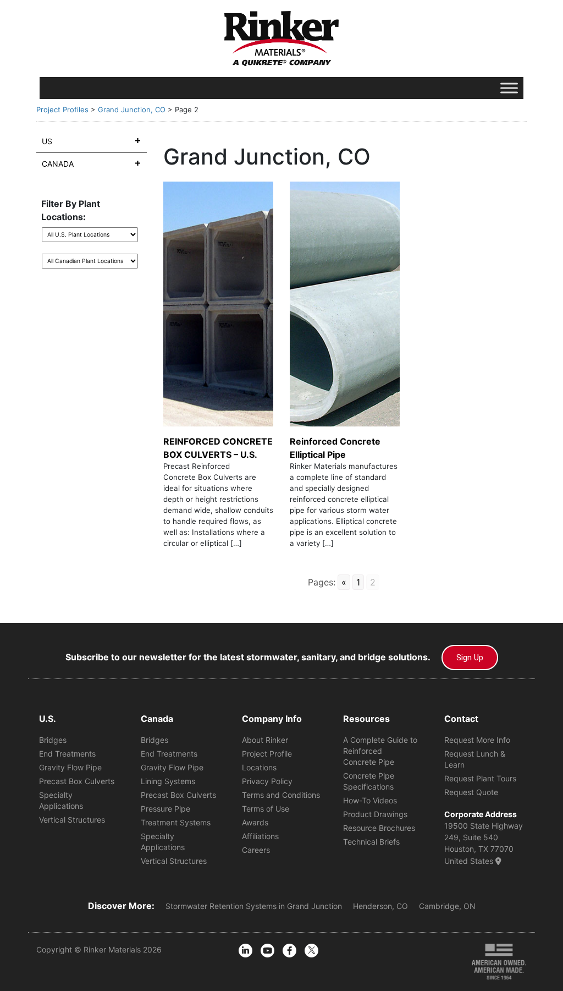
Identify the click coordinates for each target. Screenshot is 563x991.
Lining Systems (168, 781)
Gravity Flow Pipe (70, 767)
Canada (58, 163)
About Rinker (265, 739)
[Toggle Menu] (509, 88)
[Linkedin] (245, 950)
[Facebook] (289, 950)
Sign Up (469, 658)
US (47, 141)
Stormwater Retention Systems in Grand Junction (253, 906)
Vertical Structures (72, 819)
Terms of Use (265, 808)
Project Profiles (62, 109)
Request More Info (477, 739)
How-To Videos (370, 800)
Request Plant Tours (480, 778)
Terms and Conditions (281, 795)
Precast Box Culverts (76, 781)
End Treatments (67, 753)
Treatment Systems (176, 822)
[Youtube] (267, 950)
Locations (259, 767)
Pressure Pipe (165, 808)
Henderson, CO (380, 906)
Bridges (53, 739)
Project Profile (267, 753)
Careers (256, 850)
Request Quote (471, 792)
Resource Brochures (379, 828)
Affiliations (260, 836)
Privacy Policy (267, 781)
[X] (311, 950)
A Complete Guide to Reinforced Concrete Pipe (380, 750)
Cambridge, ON (447, 906)
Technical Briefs (371, 841)
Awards (255, 822)
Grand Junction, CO (131, 109)
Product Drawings (375, 814)
